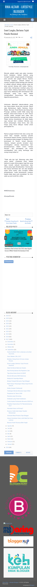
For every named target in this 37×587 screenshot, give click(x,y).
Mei (8, 433)
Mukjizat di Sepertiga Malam (15, 378)
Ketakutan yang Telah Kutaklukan (16, 398)
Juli (8, 428)
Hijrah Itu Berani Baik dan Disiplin (16, 368)
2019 (7, 334)
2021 (7, 329)
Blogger (32, 585)
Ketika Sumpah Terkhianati (14, 388)
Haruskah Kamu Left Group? (15, 408)
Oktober (9, 347)
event (21, 37)
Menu (4, 1)
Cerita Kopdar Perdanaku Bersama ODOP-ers (20, 401)
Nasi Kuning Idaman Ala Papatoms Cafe (18, 370)
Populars (9, 452)
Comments (18, 452)
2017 (7, 339)
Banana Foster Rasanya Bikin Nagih (17, 422)
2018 (7, 336)
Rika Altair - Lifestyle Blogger (18, 9)
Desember (10, 341)
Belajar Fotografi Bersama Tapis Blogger (18, 381)
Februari (9, 441)
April (8, 436)
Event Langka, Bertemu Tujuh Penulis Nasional (16, 32)
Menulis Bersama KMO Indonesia (16, 376)
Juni (8, 431)
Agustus (9, 426)
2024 (7, 321)
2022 (7, 326)
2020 (7, 331)
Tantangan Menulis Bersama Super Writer (19, 391)
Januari (9, 444)
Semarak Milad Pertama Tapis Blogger (18, 415)
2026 (7, 315)
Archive (28, 452)
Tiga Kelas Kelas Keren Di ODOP (16, 373)
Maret (9, 439)
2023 (7, 323)
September (10, 349)
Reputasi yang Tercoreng (14, 396)
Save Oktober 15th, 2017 (14, 356)
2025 (7, 318)
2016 (7, 447)
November (10, 344)
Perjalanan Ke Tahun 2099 (14, 393)
